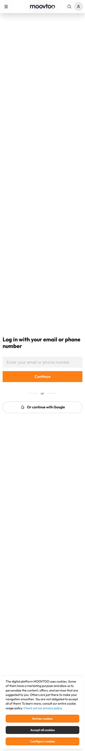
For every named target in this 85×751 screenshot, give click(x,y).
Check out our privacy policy (42, 708)
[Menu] (6, 6)
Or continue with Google (46, 407)
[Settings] (69, 7)
